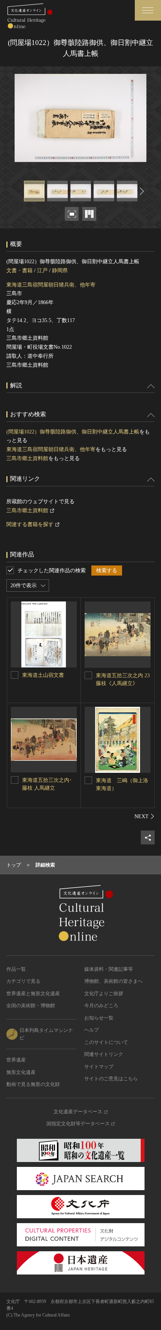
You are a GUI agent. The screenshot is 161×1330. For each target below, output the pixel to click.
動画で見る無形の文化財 (33, 1084)
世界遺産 (16, 1060)
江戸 (42, 270)
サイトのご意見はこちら (111, 1078)
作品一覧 (16, 969)
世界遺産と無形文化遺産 (33, 993)
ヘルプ (91, 1030)
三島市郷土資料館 (27, 458)
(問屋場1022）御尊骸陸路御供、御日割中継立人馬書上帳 (72, 432)
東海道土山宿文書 (43, 675)
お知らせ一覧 (98, 1018)
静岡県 (60, 270)
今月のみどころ (101, 1005)
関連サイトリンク (103, 1054)
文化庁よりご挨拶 (103, 993)
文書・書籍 (19, 270)
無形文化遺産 (21, 1072)
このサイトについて (106, 1042)
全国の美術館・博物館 (30, 1005)
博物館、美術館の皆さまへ (113, 981)
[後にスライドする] (140, 191)
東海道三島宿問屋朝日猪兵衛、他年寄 (50, 285)
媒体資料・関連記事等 (108, 969)
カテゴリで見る (23, 981)
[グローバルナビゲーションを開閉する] (148, 10)
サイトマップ (98, 1066)
